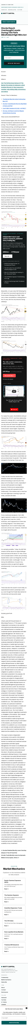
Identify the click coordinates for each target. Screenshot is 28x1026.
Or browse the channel (8, 379)
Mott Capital (8, 13)
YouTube (19, 9)
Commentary (4, 977)
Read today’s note (9, 21)
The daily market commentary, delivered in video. (12, 363)
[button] (4, 396)
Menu (14, 17)
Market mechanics (6, 979)
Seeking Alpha (12, 9)
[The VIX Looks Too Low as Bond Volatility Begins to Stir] (14, 391)
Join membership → (9, 375)
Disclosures (4, 992)
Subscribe (4, 982)
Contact (3, 989)
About (3, 987)
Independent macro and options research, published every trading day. (12, 238)
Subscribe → (8, 256)
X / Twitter (4, 1002)
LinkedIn (3, 1004)
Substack (4, 9)
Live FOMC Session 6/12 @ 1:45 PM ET (14, 108)
